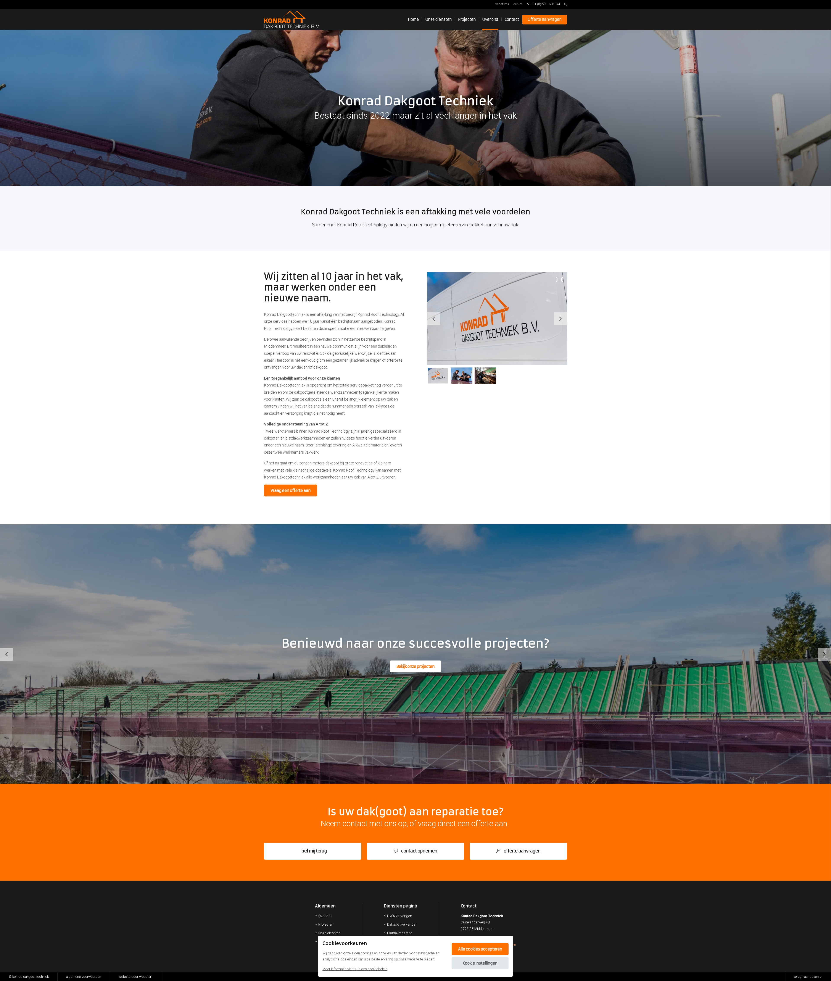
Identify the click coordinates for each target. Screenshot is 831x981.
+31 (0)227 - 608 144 (545, 4)
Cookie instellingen (480, 963)
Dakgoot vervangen (402, 924)
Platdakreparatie (399, 933)
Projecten (467, 19)
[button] (560, 318)
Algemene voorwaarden (83, 977)
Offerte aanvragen (545, 19)
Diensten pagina (400, 906)
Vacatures (502, 4)
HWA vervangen (399, 916)
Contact (512, 19)
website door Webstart (135, 977)
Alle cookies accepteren (480, 949)
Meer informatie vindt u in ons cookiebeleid (354, 969)
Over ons (490, 19)
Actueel (518, 4)
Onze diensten (438, 19)
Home (413, 19)
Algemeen (325, 906)
